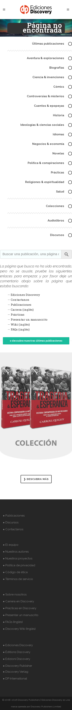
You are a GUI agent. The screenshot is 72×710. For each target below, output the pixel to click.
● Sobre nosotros (14, 594)
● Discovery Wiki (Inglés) (19, 629)
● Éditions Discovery (16, 652)
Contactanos (20, 300)
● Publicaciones (14, 515)
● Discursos (10, 522)
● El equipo (10, 544)
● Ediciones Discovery (18, 645)
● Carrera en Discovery (18, 601)
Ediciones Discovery (25, 295)
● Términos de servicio (18, 579)
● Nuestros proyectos (17, 558)
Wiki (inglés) (20, 324)
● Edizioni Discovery (16, 659)
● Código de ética (15, 572)
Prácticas (17, 314)
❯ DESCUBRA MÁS (36, 479)
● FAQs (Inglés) (13, 622)
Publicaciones (21, 304)
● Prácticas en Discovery (19, 608)
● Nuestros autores (16, 551)
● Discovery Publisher (17, 665)
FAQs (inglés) (20, 329)
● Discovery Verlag (15, 671)
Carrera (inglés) (22, 309)
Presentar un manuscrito (29, 319)
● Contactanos (13, 529)
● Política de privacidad (19, 565)
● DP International (15, 678)
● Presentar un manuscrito (20, 615)
